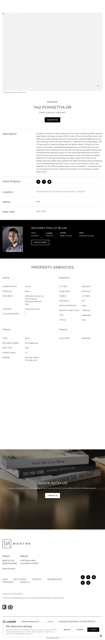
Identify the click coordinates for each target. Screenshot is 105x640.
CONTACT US (25, 582)
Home (4, 579)
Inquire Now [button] (52, 120)
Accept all (93, 629)
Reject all (67, 629)
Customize (80, 629)
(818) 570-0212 (66, 236)
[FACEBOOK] (83, 577)
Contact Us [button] (53, 495)
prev (10, 85)
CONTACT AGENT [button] (40, 242)
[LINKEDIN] (83, 583)
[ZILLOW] (88, 583)
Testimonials (8, 582)
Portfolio (36, 579)
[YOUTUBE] (94, 577)
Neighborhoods (54, 579)
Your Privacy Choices (52, 637)
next (15, 85)
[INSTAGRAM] (88, 577)
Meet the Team (20, 579)
